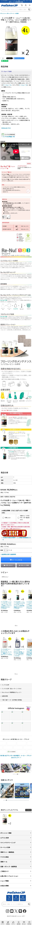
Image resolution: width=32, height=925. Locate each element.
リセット (29, 810)
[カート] (21, 5)
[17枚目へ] (24, 800)
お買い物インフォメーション (9, 876)
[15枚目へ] (21, 800)
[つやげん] (25, 747)
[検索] (29, 9)
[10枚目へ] (15, 800)
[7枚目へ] (11, 800)
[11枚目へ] (16, 800)
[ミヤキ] (24, 751)
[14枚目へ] (20, 800)
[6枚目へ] (10, 800)
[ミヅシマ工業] (14, 751)
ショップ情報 (4, 881)
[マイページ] (25, 5)
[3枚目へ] (6, 800)
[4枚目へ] (7, 800)
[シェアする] (2, 58)
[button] (29, 5)
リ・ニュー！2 (7, 85)
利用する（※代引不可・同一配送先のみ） (25, 517)
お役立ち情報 (4, 886)
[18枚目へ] (25, 800)
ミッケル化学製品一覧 (9, 136)
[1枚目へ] (3, 800)
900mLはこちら (6, 128)
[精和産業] (5, 747)
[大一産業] (15, 747)
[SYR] (24, 743)
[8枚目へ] (12, 800)
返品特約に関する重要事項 (9, 554)
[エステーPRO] (14, 743)
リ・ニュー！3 (23, 85)
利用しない (8, 517)
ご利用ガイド (4, 871)
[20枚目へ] (28, 800)
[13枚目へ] (19, 800)
